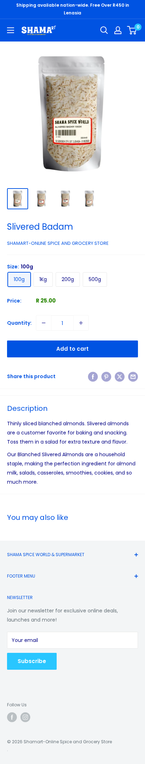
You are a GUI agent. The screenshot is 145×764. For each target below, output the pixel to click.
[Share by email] (133, 376)
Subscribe (32, 661)
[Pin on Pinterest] (106, 376)
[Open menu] (10, 30)
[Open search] (104, 30)
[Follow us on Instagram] (25, 717)
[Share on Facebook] (93, 376)
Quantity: (19, 322)
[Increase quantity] (81, 323)
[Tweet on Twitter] (120, 376)
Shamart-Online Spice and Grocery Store (58, 243)
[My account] (117, 30)
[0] (132, 30)
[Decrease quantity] (43, 323)
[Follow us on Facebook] (12, 717)
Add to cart (72, 348)
